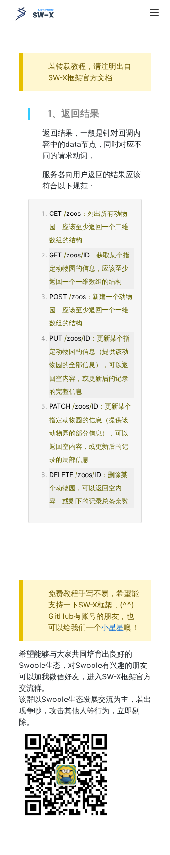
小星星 (112, 627)
